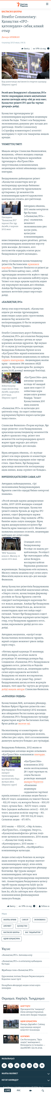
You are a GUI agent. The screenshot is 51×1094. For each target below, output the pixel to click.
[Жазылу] (42, 1065)
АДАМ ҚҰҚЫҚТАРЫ (28, 1021)
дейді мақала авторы (13, 689)
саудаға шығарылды (13, 360)
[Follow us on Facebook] (4, 1065)
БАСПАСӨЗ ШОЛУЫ (12, 12)
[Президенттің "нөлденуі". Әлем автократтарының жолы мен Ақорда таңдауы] (11, 1009)
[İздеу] (43, 1090)
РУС (19, 1091)
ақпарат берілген (33, 782)
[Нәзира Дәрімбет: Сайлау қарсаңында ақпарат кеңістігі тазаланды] (11, 1024)
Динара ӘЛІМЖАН (11, 37)
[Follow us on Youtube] (16, 1065)
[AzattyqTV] (31, 1090)
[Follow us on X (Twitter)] (10, 1065)
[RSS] (35, 1065)
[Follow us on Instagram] (23, 1065)
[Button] (25, 48)
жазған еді (24, 724)
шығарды (39, 754)
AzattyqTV (25, 1006)
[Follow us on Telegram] (29, 1065)
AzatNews (25, 1036)
